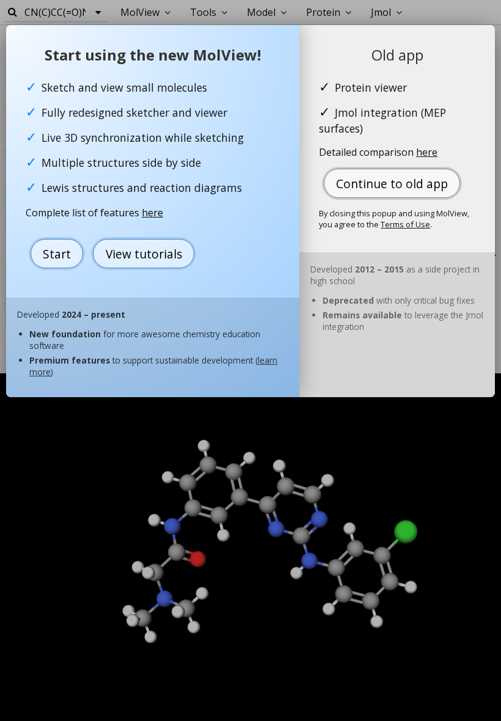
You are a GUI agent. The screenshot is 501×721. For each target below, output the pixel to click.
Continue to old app (392, 183)
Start (57, 254)
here (152, 212)
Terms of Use (405, 224)
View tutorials (144, 254)
